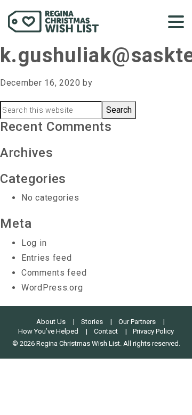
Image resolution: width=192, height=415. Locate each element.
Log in (33, 243)
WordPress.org (52, 288)
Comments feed (53, 273)
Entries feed (46, 258)
